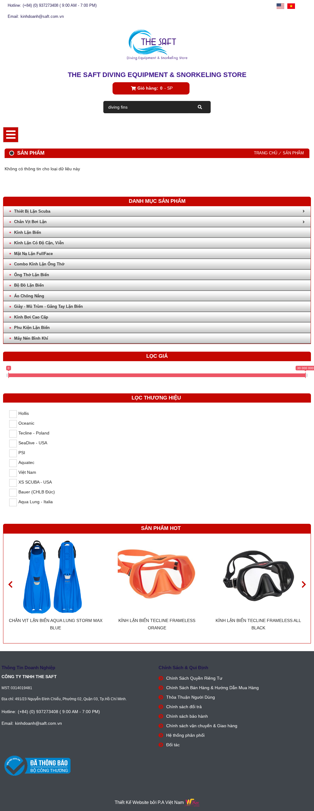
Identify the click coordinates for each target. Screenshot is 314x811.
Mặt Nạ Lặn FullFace (33, 253)
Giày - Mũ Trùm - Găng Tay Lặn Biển (48, 306)
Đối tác (173, 744)
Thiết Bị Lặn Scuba (32, 211)
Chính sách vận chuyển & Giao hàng (201, 725)
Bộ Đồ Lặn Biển (29, 285)
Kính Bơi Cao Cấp (31, 317)
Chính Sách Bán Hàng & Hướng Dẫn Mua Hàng (212, 687)
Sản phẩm (293, 153)
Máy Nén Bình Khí (31, 338)
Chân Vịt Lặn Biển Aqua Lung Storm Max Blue (55, 624)
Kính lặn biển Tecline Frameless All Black (258, 624)
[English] (280, 6)
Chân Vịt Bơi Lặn (30, 221)
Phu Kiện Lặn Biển (32, 327)
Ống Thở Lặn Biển (31, 274)
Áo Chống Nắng (29, 296)
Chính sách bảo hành (187, 716)
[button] (304, 584)
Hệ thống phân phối (185, 735)
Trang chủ (265, 153)
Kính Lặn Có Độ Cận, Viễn (39, 243)
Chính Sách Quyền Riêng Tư (194, 678)
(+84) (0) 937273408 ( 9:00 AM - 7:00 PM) (60, 5)
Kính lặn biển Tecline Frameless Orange (156, 624)
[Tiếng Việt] (291, 6)
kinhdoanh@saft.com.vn (42, 16)
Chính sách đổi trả (184, 706)
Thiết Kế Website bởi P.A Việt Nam (149, 802)
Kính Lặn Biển (27, 232)
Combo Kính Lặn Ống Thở (39, 264)
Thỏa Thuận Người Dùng (190, 697)
